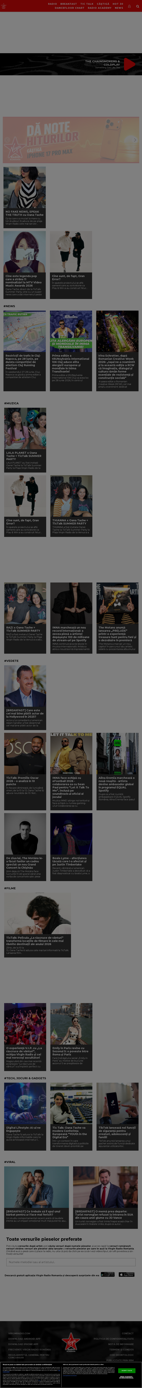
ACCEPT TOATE (127, 1370)
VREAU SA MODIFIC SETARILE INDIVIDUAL (126, 1377)
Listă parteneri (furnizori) (69, 1375)
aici (39, 1380)
